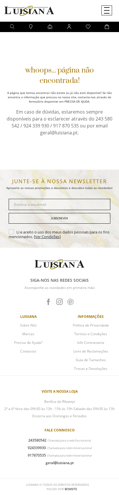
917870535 (37, 455)
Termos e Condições (90, 333)
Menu (107, 10)
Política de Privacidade (91, 325)
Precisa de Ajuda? (28, 342)
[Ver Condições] (47, 236)
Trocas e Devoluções (90, 368)
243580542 (37, 440)
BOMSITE (71, 489)
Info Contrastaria (90, 342)
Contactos (28, 351)
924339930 (37, 447)
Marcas (28, 333)
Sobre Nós (28, 325)
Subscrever (59, 218)
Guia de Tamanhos (91, 359)
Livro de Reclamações (90, 351)
